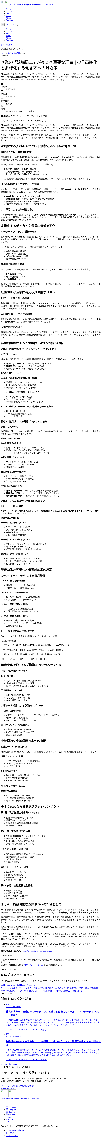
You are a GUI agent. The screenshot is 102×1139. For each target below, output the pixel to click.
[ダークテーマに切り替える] (3, 24)
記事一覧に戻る (10, 1064)
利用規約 (10, 1133)
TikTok (11, 1119)
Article (8, 16)
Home (3, 53)
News (8, 9)
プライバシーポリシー (16, 1130)
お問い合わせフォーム (33, 965)
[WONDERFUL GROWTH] (8, 1096)
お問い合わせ (11, 25)
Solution (9, 11)
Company (10, 20)
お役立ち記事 (14, 53)
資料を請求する (8, 985)
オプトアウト (12, 1136)
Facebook (12, 1107)
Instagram (12, 1109)
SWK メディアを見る (10, 1086)
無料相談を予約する (26, 985)
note (9, 1117)
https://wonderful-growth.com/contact (37, 951)
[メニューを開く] (18, 25)
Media (8, 18)
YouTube (11, 1114)
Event (8, 13)
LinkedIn (11, 1112)
